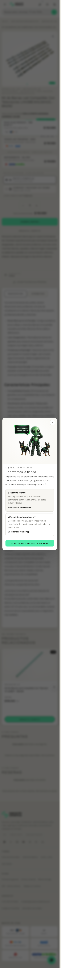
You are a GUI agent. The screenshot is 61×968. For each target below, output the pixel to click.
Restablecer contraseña (19, 507)
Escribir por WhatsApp (18, 532)
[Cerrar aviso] (52, 422)
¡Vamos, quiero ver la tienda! (29, 543)
